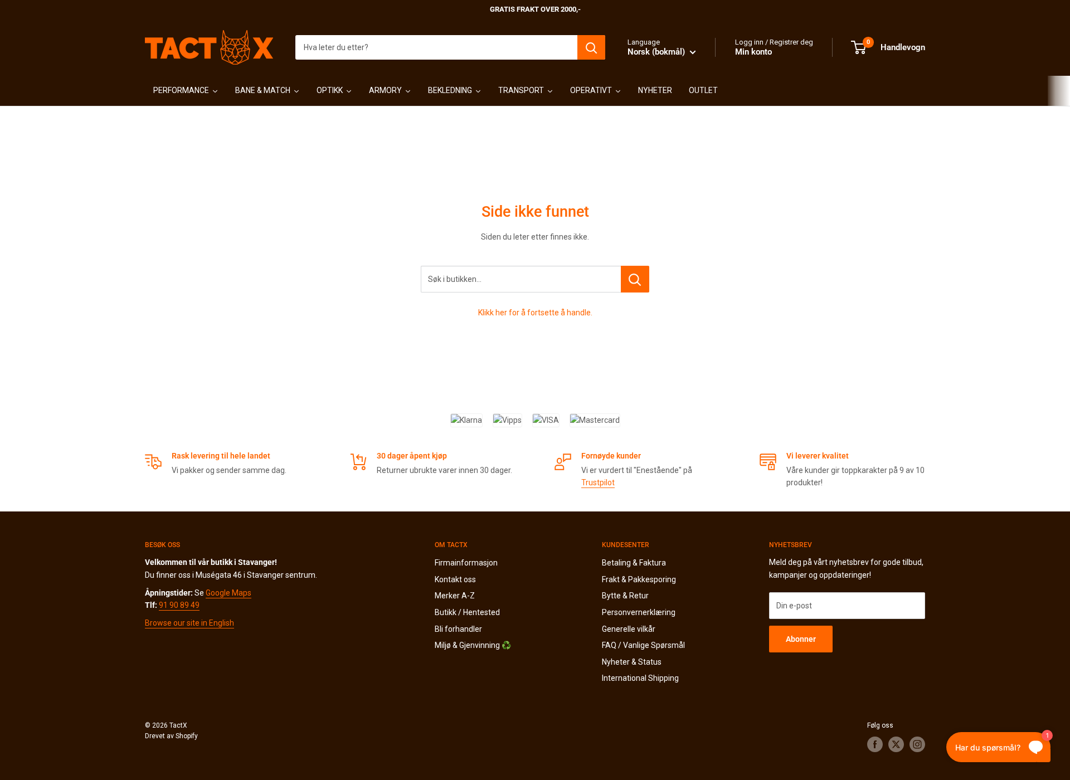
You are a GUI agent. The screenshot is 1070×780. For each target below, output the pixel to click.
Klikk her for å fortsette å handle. (535, 312)
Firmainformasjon (466, 562)
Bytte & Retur (625, 595)
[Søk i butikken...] (635, 279)
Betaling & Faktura (634, 562)
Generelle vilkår (628, 629)
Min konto (753, 52)
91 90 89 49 (179, 605)
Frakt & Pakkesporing (639, 579)
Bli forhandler (458, 629)
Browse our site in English (189, 622)
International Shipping (640, 678)
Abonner (801, 639)
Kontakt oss (455, 579)
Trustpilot (598, 482)
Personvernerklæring (638, 612)
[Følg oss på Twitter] (896, 744)
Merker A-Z (455, 595)
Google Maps (228, 592)
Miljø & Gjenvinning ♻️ (473, 645)
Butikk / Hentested (467, 612)
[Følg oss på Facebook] (875, 744)
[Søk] (591, 47)
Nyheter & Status (632, 661)
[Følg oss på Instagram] (917, 744)
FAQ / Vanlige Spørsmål (643, 645)
